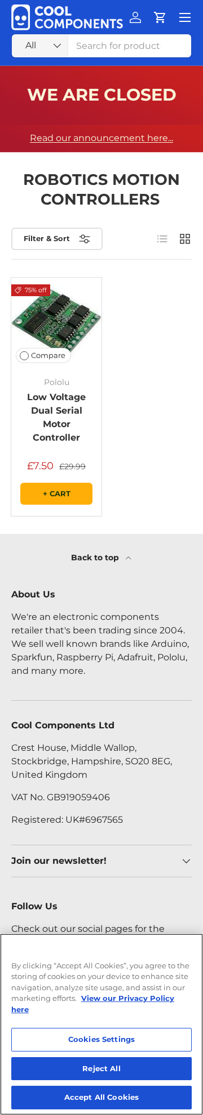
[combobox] (101, 45)
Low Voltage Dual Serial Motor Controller (56, 417)
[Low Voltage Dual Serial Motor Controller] (56, 323)
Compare (48, 355)
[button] (160, 17)
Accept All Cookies (101, 1097)
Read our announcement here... (101, 138)
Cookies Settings (101, 1039)
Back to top (96, 557)
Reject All (101, 1068)
